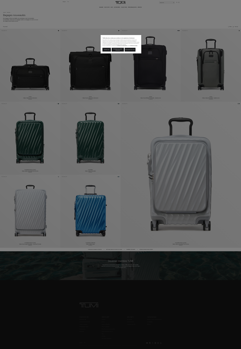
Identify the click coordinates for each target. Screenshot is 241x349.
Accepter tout (106, 49)
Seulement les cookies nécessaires (117, 50)
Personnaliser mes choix (130, 49)
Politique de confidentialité (122, 45)
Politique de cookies (133, 45)
